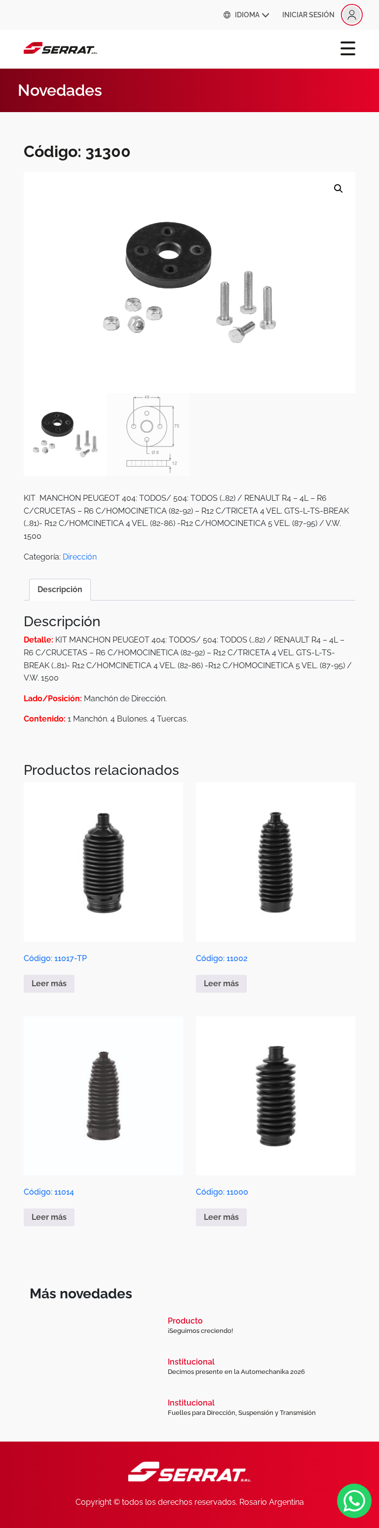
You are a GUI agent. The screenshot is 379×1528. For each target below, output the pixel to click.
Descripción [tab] (60, 589)
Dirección (80, 557)
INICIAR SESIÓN (308, 15)
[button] (338, 189)
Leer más (49, 983)
